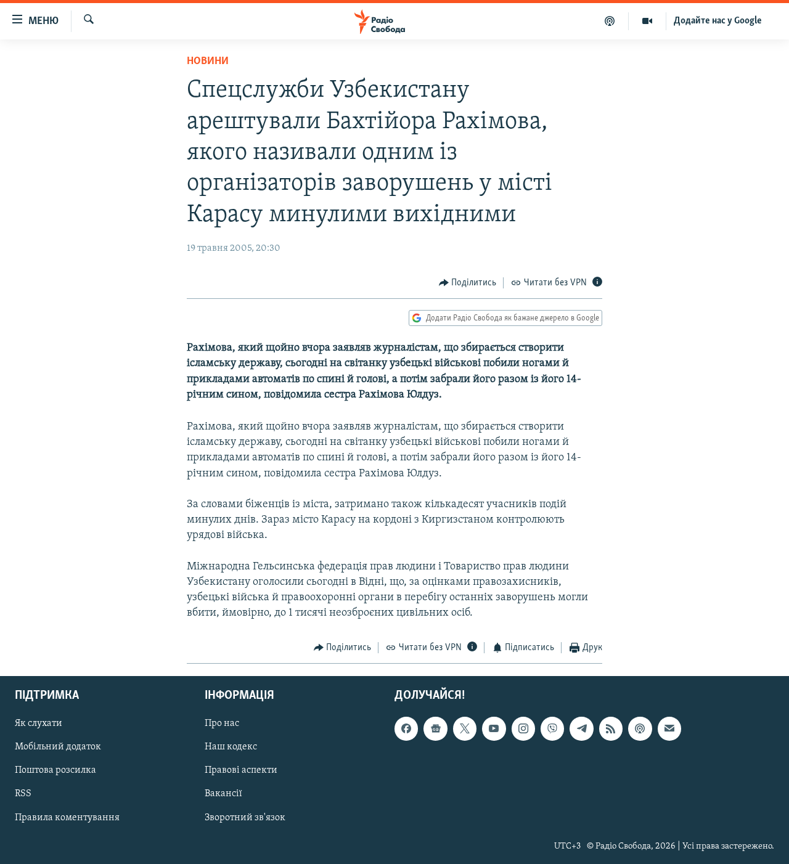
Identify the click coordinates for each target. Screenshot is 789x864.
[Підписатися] (669, 728)
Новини (208, 61)
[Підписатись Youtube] (493, 728)
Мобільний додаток (58, 747)
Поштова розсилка (55, 770)
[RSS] (611, 728)
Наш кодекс (231, 747)
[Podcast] (640, 728)
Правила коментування (67, 817)
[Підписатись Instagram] (523, 728)
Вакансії (223, 794)
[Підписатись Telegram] (581, 728)
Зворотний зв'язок (245, 817)
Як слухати (38, 723)
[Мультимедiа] (647, 21)
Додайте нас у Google (718, 21)
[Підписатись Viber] (552, 728)
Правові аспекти (241, 770)
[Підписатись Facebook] (406, 728)
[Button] (468, 283)
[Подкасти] (610, 21)
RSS (23, 794)
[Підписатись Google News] (435, 728)
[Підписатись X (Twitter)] (464, 728)
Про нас (222, 723)
